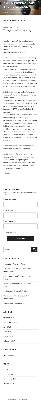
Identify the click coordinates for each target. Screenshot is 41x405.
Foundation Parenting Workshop (16, 264)
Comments (9, 379)
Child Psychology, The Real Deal (19, 5)
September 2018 (10, 322)
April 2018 (7, 332)
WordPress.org (9, 384)
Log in (5, 370)
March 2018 (8, 336)
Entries (8, 374)
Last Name (8, 221)
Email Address (10, 199)
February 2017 (9, 341)
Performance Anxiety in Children (15, 291)
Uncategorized (9, 355)
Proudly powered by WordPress (15, 399)
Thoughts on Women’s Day (17, 30)
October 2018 (8, 318)
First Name (8, 210)
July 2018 (7, 327)
